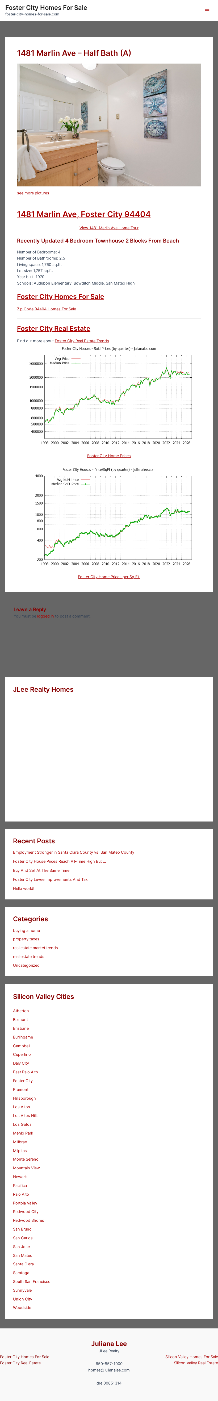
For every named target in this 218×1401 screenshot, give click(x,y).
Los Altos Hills (26, 1115)
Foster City (23, 1080)
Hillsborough (24, 1098)
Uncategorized (26, 965)
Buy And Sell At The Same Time (41, 870)
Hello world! (23, 888)
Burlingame (23, 1037)
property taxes (26, 939)
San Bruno (22, 1229)
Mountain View (26, 1168)
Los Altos (21, 1106)
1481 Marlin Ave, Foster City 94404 (84, 214)
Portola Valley (25, 1203)
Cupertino (22, 1054)
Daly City (21, 1063)
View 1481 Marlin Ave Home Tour (109, 228)
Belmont (20, 1019)
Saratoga (21, 1272)
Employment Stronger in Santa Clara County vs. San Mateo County (73, 852)
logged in (45, 616)
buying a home (26, 930)
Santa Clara (23, 1264)
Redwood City (26, 1211)
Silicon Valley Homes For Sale (191, 1356)
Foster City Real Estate (53, 328)
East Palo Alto (25, 1072)
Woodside (22, 1307)
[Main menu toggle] (207, 10)
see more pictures (33, 193)
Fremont (20, 1089)
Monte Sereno (26, 1159)
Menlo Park (23, 1133)
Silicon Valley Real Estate (196, 1363)
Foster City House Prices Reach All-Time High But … (59, 861)
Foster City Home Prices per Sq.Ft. (109, 576)
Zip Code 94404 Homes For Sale (46, 309)
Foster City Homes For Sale (46, 7)
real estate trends (28, 956)
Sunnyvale (22, 1290)
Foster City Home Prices (109, 455)
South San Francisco (32, 1281)
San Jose (21, 1246)
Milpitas (20, 1150)
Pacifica (20, 1185)
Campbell (21, 1046)
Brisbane (21, 1028)
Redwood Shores (28, 1220)
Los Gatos (22, 1124)
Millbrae (20, 1142)
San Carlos (23, 1238)
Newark (20, 1176)
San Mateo (22, 1255)
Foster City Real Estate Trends (82, 341)
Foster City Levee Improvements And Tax (50, 879)
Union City (22, 1299)
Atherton (21, 1010)
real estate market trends (35, 947)
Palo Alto (21, 1194)
